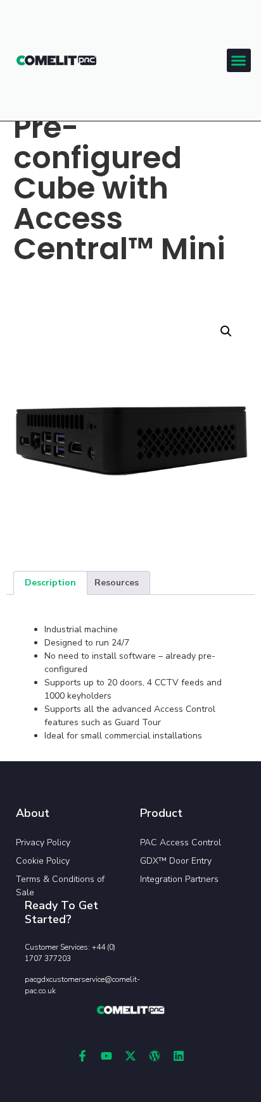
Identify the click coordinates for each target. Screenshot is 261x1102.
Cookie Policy (43, 861)
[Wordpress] (154, 1056)
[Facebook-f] (82, 1056)
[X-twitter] (130, 1056)
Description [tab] (50, 583)
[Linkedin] (178, 1056)
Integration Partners (179, 879)
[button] (239, 61)
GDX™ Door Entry (176, 861)
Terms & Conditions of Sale (60, 885)
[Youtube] (106, 1056)
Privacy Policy (43, 842)
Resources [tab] (116, 583)
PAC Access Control (180, 842)
